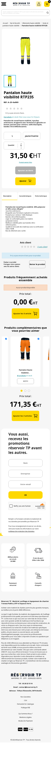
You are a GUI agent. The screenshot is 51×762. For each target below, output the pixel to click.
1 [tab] (22, 391)
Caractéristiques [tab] (25, 196)
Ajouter (22, 181)
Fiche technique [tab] (41, 196)
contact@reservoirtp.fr (28, 687)
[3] (14, 108)
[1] (7, 108)
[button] (3, 4)
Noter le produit (37, 264)
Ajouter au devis (25, 170)
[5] (21, 108)
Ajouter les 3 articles (22, 416)
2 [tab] (25, 391)
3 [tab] (29, 391)
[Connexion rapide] (39, 4)
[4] (17, 108)
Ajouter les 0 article (22, 313)
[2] (10, 108)
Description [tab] (7, 196)
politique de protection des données (21, 531)
